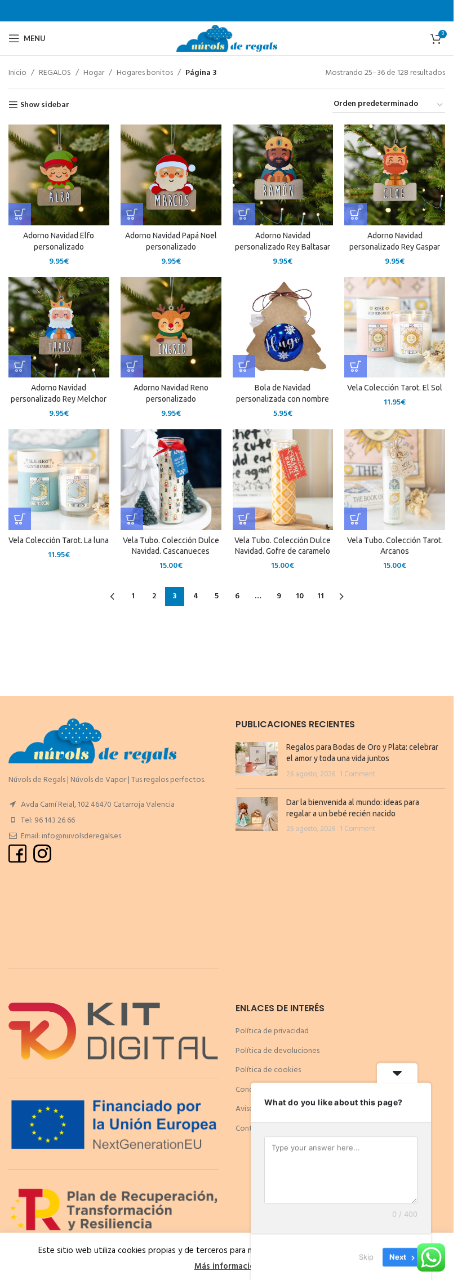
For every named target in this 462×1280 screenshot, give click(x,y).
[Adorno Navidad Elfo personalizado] (58, 175)
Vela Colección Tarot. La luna (58, 540)
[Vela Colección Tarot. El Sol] (394, 327)
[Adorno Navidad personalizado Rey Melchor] (58, 327)
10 (300, 596)
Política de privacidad (272, 1031)
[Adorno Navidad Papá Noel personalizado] (171, 175)
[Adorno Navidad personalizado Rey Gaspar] (394, 175)
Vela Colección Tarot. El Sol (394, 387)
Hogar (93, 73)
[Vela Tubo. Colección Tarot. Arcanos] (394, 479)
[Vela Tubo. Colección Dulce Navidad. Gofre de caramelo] (283, 479)
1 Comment (357, 774)
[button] (19, 214)
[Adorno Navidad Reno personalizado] (171, 327)
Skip (366, 1256)
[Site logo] (226, 38)
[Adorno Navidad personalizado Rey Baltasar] (283, 175)
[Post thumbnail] (257, 761)
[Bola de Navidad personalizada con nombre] (283, 327)
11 (320, 596)
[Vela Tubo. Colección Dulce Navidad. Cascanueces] (171, 479)
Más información (227, 1266)
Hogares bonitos (145, 73)
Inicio (17, 73)
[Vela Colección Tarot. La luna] (58, 479)
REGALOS (55, 73)
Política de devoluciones (277, 1051)
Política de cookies (268, 1070)
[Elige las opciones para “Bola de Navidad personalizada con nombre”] (244, 366)
